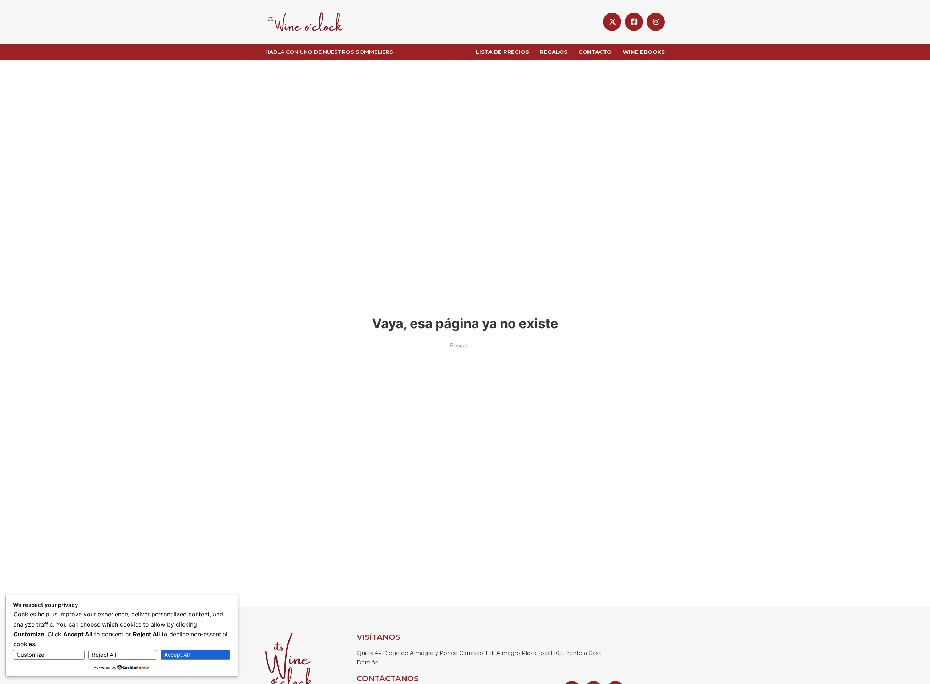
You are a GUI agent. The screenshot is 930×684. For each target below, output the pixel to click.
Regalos (553, 51)
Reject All (104, 654)
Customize (30, 654)
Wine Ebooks (644, 51)
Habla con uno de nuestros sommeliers (329, 51)
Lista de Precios (502, 51)
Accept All (177, 654)
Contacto (595, 51)
